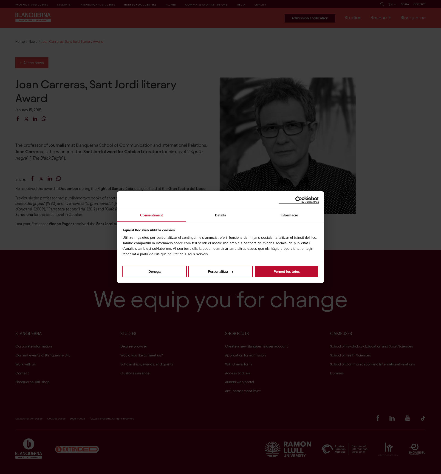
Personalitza (218, 271)
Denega (154, 271)
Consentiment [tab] (151, 215)
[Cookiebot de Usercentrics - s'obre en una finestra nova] (299, 200)
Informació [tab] (289, 215)
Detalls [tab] (220, 215)
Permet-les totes (287, 271)
